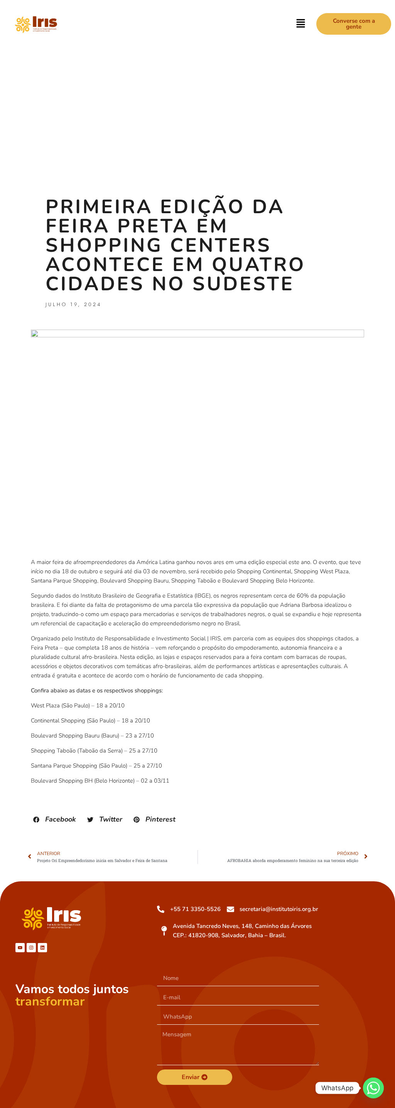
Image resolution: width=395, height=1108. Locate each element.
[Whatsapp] (373, 1088)
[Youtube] (20, 947)
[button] (301, 24)
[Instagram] (31, 947)
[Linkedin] (42, 947)
